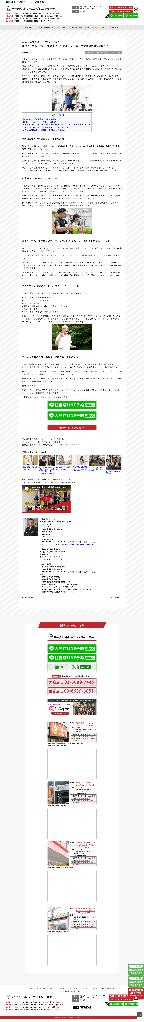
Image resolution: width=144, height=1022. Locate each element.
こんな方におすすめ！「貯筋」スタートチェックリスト (46, 127)
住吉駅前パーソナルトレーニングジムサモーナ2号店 (85, 909)
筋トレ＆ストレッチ (114, 52)
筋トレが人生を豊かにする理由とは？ (113, 472)
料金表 (40, 27)
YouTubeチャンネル (30, 479)
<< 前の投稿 (27, 597)
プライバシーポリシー (107, 988)
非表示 (60, 115)
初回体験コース (49, 27)
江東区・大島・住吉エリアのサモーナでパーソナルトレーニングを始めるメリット (57, 124)
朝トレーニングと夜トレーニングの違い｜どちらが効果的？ (96, 469)
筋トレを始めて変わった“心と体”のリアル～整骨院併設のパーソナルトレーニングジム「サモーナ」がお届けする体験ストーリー (46, 471)
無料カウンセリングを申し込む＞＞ (72, 427)
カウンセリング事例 (75, 27)
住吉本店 (9, 18)
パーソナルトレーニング (95, 52)
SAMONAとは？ (31, 27)
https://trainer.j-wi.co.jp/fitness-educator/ (75, 544)
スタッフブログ (72, 988)
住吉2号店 (9, 21)
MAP (57, 13)
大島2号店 (9, 16)
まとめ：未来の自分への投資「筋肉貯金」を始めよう (45, 130)
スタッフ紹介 (61, 27)
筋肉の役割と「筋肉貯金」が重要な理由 (39, 119)
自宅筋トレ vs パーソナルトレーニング (39, 122)
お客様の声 (96, 27)
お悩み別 (86, 27)
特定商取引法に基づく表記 (72, 991)
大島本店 (9, 13)
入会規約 (94, 988)
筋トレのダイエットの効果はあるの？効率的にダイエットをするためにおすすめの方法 (79, 468)
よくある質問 (113, 27)
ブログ (104, 27)
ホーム (31, 988)
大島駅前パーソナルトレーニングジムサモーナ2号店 (85, 784)
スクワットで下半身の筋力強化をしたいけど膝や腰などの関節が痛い (63, 467)
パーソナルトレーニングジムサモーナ (38, 248)
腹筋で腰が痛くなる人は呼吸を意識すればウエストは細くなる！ (30, 467)
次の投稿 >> (116, 597)
